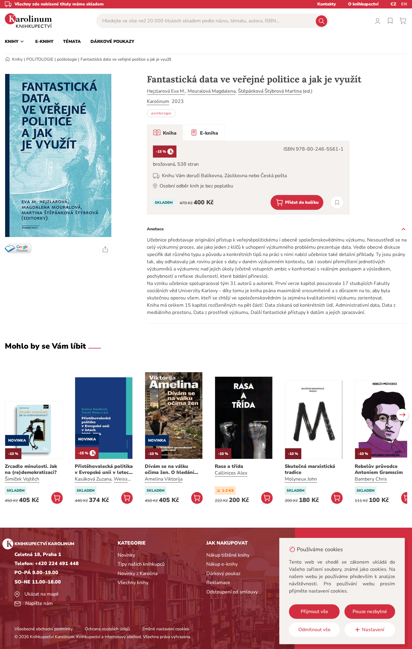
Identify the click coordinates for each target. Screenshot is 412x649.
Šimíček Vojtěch (22, 479)
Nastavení (373, 629)
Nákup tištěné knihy (227, 555)
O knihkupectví (363, 4)
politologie (67, 59)
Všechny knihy (133, 582)
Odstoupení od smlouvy (232, 592)
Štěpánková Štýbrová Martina (270, 91)
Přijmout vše (314, 611)
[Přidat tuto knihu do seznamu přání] (337, 202)
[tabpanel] (248, 178)
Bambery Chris (371, 479)
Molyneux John (301, 479)
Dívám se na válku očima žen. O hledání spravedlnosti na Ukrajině (169, 469)
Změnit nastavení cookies (165, 629)
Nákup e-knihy (222, 564)
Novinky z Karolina (137, 573)
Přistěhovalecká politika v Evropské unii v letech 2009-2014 (104, 469)
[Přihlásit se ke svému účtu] (377, 21)
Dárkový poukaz (223, 573)
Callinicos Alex (231, 473)
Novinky (126, 555)
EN (404, 4)
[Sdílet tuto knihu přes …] (105, 249)
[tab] (165, 132)
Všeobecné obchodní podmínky (43, 629)
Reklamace (218, 582)
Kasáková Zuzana (93, 479)
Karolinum (158, 101)
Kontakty (326, 4)
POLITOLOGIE (39, 59)
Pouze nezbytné (370, 611)
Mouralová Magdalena (212, 91)
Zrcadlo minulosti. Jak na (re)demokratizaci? (31, 469)
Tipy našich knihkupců (141, 564)
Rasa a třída (229, 466)
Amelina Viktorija (163, 479)
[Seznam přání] (390, 21)
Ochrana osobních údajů (107, 629)
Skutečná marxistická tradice (310, 469)
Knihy (17, 59)
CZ (393, 4)
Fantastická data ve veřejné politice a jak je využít (126, 59)
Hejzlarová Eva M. (166, 91)
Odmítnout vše (314, 629)
